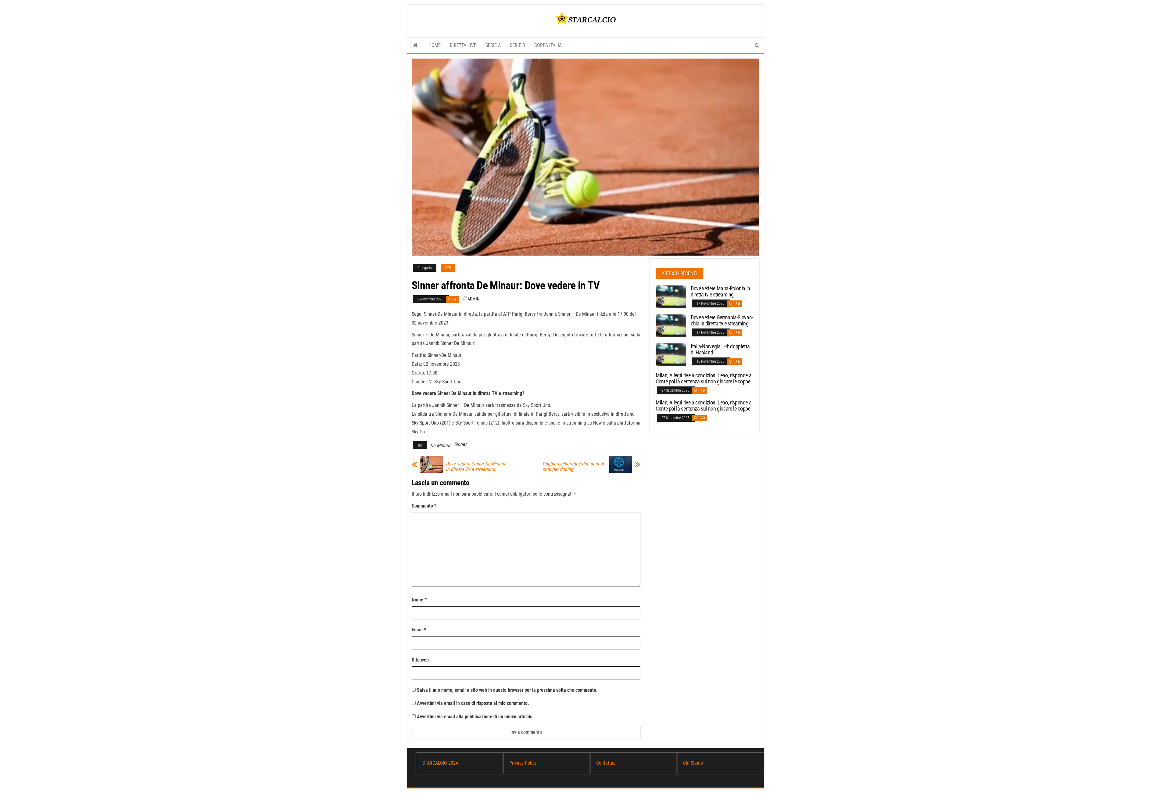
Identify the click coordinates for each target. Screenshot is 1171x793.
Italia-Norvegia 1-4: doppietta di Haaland (720, 349)
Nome (419, 600)
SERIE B (517, 45)
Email (419, 630)
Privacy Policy (523, 763)
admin (473, 298)
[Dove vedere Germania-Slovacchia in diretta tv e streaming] (671, 325)
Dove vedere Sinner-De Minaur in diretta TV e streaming (475, 466)
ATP (448, 268)
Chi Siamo (693, 763)
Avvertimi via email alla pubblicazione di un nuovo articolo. (475, 716)
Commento (424, 506)
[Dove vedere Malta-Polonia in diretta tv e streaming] (671, 297)
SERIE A (493, 45)
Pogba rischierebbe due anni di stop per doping (573, 466)
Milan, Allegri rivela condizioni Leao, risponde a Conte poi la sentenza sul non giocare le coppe (703, 378)
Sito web (420, 660)
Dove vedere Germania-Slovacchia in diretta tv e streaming (722, 320)
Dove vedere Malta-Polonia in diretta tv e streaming (720, 291)
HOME (434, 45)
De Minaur (440, 445)
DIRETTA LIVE (463, 45)
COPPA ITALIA (548, 45)
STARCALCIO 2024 (440, 763)
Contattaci (606, 763)
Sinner (460, 444)
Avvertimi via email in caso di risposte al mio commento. (473, 703)
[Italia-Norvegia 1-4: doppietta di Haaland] (671, 354)
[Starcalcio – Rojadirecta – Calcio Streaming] (415, 45)
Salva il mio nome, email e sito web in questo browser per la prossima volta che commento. (507, 690)
